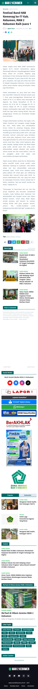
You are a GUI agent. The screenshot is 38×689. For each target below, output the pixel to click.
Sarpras (5, 649)
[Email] (27, 242)
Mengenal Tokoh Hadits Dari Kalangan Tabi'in (27, 503)
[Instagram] (22, 382)
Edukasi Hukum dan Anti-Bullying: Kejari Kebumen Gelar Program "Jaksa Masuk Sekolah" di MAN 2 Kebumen (26, 279)
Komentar (27, 495)
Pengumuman (7, 642)
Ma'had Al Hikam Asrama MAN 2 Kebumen (17, 614)
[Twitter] (9, 32)
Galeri (29, 633)
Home (6, 686)
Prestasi (18, 237)
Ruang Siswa (13, 636)
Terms (23, 686)
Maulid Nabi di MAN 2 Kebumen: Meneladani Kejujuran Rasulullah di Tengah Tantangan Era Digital (27, 260)
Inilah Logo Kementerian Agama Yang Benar (26, 519)
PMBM (24, 642)
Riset (28, 646)
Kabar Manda (13, 9)
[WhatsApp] (11, 32)
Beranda (5, 9)
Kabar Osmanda (29, 639)
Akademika (20, 633)
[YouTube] (10, 382)
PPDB (4, 636)
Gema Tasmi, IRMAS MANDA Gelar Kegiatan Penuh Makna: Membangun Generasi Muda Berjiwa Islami (26, 297)
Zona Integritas (27, 629)
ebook (12, 633)
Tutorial (18, 639)
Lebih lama (30, 367)
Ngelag (17, 642)
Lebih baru (7, 367)
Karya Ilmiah (7, 646)
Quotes (32, 642)
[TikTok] (28, 382)
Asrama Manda (7, 639)
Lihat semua (31, 248)
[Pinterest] (23, 242)
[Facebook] (6, 32)
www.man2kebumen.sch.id (17, 683)
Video (4, 633)
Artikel (23, 636)
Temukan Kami (14, 686)
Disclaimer (30, 686)
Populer (10, 495)
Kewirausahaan (19, 646)
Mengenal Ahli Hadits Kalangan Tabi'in (27, 533)
